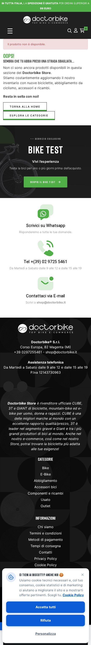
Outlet (45, 506)
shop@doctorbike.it (61, 352)
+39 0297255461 (28, 352)
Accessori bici (45, 487)
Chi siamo (46, 527)
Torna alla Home (25, 106)
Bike (45, 468)
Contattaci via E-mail (45, 296)
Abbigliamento (45, 480)
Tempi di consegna (45, 546)
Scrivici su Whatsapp (45, 226)
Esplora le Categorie (29, 115)
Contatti (45, 552)
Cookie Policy (45, 565)
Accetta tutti (46, 607)
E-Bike (45, 474)
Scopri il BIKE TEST (43, 182)
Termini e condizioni (45, 533)
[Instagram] (22, 386)
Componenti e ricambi (45, 493)
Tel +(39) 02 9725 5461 (45, 262)
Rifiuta (45, 620)
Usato (45, 499)
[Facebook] (8, 386)
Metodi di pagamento (45, 539)
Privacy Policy (45, 558)
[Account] (76, 31)
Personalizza (45, 634)
